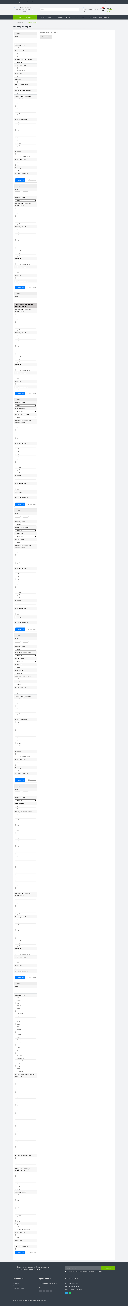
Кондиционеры (21, 22)
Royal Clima (20, 1058)
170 (18, 843)
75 (17, 111)
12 (17, 1081)
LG (17, 1045)
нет (18, 165)
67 (17, 1136)
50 (17, 106)
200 (18, 135)
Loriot (18, 1048)
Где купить (16, 1286)
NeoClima (19, 1055)
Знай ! (83, 17)
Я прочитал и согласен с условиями (84, 1271)
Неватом (19, 1069)
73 (17, 1142)
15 (17, 833)
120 (18, 125)
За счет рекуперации (23, 157)
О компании (59, 17)
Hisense (19, 1029)
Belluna (19, 1000)
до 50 (18, 116)
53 (17, 869)
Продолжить (46, 37)
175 (18, 846)
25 (17, 854)
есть (18, 154)
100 (18, 122)
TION (18, 1063)
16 (17, 1087)
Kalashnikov (20, 1034)
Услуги (76, 17)
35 (17, 859)
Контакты (68, 17)
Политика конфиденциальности (81, 1271)
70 (17, 880)
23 (17, 1097)
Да (17, 53)
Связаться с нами (18, 1288)
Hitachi (19, 1032)
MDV (18, 1050)
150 (18, 132)
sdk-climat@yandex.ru (72, 1286)
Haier (18, 1024)
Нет (18, 56)
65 (17, 877)
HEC (18, 1027)
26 (17, 1102)
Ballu (18, 998)
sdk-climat (20, 1061)
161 (18, 838)
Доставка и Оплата (46, 17)
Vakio (18, 1066)
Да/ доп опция (21, 70)
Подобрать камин (104, 17)
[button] (18, 2)
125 (18, 127)
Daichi (18, 1008)
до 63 (18, 148)
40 (17, 103)
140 (18, 130)
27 (17, 1105)
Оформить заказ (110, 10)
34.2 (18, 1115)
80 (17, 140)
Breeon (19, 1006)
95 (17, 890)
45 (17, 864)
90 (17, 888)
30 (17, 101)
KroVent (19, 1042)
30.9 (18, 1113)
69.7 (18, 1139)
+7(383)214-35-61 (70, 1281)
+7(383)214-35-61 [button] (71, 1283)
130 (18, 825)
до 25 (18, 114)
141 (18, 830)
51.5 (18, 1129)
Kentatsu (19, 1040)
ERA (18, 1016)
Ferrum (19, 1019)
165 (18, 841)
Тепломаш (20, 1071)
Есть (18, 690)
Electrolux (20, 1011)
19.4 (18, 1092)
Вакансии (16, 1283)
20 (17, 851)
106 (18, 820)
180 (18, 848)
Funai (18, 1021)
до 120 (19, 143)
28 (17, 1108)
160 (18, 835)
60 (17, 108)
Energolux (20, 1013)
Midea (18, 1053)
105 (18, 817)
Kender (19, 1037)
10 (17, 1079)
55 (17, 872)
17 (17, 1089)
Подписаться (108, 1268)
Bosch (18, 1003)
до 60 (18, 146)
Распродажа (93, 17)
